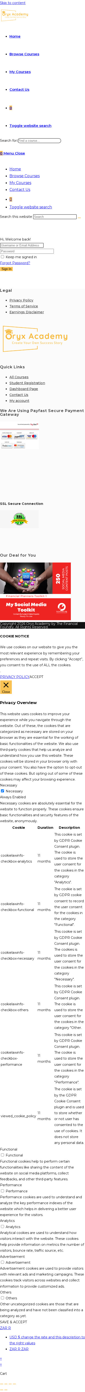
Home (15, 169)
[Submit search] (79, 217)
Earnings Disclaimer (26, 312)
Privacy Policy (21, 300)
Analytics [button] (7, 1221)
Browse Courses (24, 176)
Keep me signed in (21, 257)
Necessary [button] (8, 785)
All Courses (19, 377)
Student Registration (27, 383)
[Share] (10, 1383)
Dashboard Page (23, 389)
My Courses (20, 182)
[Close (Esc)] (14, 1383)
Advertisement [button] (12, 1257)
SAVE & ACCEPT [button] (13, 1322)
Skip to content (13, 3)
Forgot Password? (15, 263)
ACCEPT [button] (36, 677)
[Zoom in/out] (1, 1383)
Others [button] (5, 1292)
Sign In (6, 269)
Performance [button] (11, 1185)
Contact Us (19, 189)
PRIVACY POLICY (15, 677)
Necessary (14, 791)
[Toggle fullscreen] (6, 1383)
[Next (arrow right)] (6, 1389)
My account (19, 401)
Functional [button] (8, 1149)
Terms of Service (23, 306)
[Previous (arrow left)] (1, 1389)
